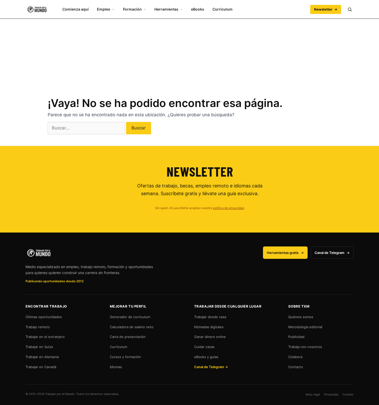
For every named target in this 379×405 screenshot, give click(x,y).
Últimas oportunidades (44, 317)
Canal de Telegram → (211, 367)
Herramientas (166, 9)
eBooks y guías (206, 357)
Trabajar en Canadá (41, 367)
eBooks (197, 9)
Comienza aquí (75, 9)
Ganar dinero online (210, 337)
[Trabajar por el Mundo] (37, 9)
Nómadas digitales (209, 327)
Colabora (295, 357)
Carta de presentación (128, 337)
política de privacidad (228, 208)
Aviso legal (313, 394)
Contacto (295, 367)
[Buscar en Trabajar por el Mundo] (350, 9)
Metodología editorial (305, 327)
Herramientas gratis (285, 253)
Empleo (103, 9)
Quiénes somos (300, 317)
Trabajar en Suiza (39, 347)
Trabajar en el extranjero (45, 337)
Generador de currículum (130, 317)
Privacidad (331, 394)
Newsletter (325, 9)
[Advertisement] (189, 55)
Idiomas (116, 367)
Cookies (347, 394)
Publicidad (296, 337)
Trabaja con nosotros (305, 347)
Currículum (222, 9)
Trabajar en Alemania (42, 357)
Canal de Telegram (332, 253)
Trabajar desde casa (210, 317)
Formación (132, 9)
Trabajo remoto (38, 327)
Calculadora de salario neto (131, 327)
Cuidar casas (204, 347)
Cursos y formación (125, 357)
